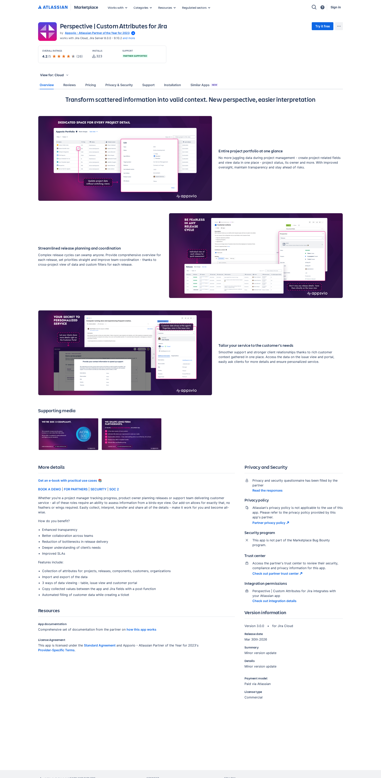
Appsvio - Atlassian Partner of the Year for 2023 (97, 33)
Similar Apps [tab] (203, 85)
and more (129, 38)
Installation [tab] (172, 85)
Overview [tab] (47, 85)
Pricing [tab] (90, 85)
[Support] (322, 7)
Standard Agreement (99, 645)
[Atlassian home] (52, 7)
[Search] (314, 7)
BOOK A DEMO (49, 489)
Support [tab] (148, 85)
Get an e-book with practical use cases (67, 480)
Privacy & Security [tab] (119, 85)
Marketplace (86, 7)
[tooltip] (132, 33)
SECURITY (98, 489)
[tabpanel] (190, 400)
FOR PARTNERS (76, 489)
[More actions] (339, 26)
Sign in (336, 7)
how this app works (141, 629)
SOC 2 (114, 489)
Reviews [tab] (69, 85)
